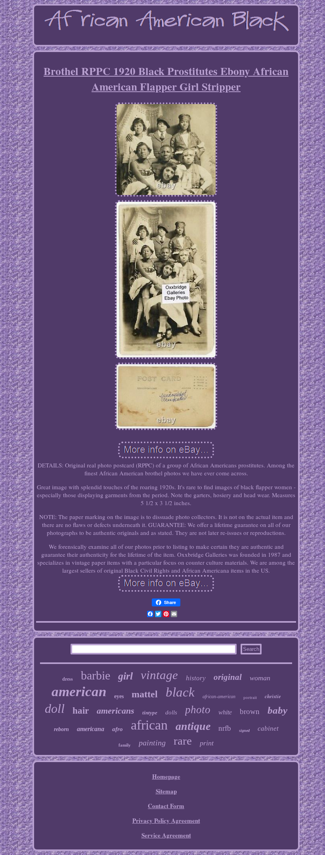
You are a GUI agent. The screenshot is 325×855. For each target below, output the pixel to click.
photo (197, 710)
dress (67, 679)
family (125, 745)
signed (244, 730)
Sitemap (166, 791)
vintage (159, 675)
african (149, 725)
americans (115, 711)
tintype (149, 713)
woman (260, 678)
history (196, 678)
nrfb (224, 728)
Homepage (166, 776)
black (180, 692)
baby (277, 710)
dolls (171, 712)
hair (81, 711)
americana (90, 729)
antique (193, 726)
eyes (119, 696)
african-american (219, 696)
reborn (61, 729)
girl (125, 676)
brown (250, 711)
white (225, 712)
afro (117, 729)
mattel (145, 694)
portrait (250, 697)
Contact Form (166, 805)
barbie (95, 675)
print (207, 743)
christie (273, 696)
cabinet (268, 728)
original (228, 677)
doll (55, 708)
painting (152, 742)
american (79, 691)
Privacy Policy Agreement (166, 820)
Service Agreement (166, 835)
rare (183, 740)
